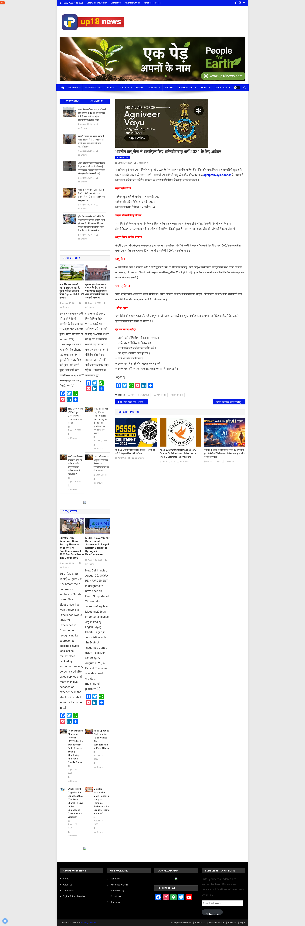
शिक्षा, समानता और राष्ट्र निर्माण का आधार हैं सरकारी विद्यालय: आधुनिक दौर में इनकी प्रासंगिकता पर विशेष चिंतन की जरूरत (101, 420)
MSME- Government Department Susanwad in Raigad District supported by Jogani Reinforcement (97, 546)
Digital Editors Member (74, 896)
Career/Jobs (221, 87)
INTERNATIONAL (93, 87)
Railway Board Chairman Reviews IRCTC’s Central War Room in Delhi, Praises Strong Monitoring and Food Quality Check (76, 746)
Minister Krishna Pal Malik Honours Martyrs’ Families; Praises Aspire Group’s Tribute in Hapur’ (101, 801)
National (111, 87)
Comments (97, 101)
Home (66, 878)
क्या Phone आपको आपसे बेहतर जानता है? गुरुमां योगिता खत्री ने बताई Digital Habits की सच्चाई (72, 291)
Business (153, 87)
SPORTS (169, 87)
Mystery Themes (88, 923)
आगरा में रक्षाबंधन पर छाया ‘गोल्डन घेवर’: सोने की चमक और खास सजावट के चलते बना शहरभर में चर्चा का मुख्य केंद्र (91, 195)
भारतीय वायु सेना (177, 395)
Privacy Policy (117, 890)
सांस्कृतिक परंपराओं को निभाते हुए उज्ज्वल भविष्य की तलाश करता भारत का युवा (75, 415)
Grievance (116, 902)
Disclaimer (116, 896)
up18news (142, 162)
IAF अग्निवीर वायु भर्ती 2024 (138, 395)
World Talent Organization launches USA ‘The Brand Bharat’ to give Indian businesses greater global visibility (75, 803)
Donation (148, 3)
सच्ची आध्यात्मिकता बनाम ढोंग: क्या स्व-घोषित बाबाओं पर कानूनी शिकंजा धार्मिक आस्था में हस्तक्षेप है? (75, 465)
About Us (67, 884)
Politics (139, 87)
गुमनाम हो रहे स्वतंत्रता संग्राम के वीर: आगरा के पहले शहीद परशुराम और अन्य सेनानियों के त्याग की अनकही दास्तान (96, 291)
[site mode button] (237, 87)
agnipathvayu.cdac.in (217, 175)
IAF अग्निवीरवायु (160, 395)
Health (204, 87)
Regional (124, 87)
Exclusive (73, 87)
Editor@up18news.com (97, 3)
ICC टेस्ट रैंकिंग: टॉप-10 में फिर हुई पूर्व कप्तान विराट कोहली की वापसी (134, 402)
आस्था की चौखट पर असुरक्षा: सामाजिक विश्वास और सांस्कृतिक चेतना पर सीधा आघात (101, 463)
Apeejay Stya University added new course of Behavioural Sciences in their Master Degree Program (178, 453)
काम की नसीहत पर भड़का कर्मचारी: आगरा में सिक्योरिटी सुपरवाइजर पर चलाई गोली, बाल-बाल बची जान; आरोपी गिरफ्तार (91, 141)
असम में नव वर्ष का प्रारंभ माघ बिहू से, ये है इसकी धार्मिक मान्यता (230, 402)
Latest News (72, 101)
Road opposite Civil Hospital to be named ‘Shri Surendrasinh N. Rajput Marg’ (101, 739)
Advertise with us (132, 3)
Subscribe (212, 913)
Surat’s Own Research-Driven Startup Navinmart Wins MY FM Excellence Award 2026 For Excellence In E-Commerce (72, 547)
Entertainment (186, 87)
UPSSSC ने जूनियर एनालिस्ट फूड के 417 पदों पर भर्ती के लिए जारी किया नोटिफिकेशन (135, 452)
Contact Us (116, 3)
